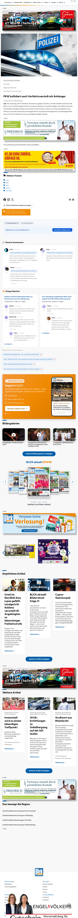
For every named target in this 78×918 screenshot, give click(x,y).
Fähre (8, 188)
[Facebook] (4, 199)
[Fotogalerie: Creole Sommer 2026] (13, 434)
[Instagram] (8, 199)
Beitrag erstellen (18, 2)
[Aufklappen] (69, 905)
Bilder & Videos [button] (37, 2)
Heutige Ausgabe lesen (16, 408)
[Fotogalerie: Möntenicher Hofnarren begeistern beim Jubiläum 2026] (39, 434)
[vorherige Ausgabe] (5, 482)
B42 (7, 183)
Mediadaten (8, 884)
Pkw (7, 185)
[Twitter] (12, 199)
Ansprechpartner (48, 884)
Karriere (45, 889)
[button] (3, 553)
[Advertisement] (39, 845)
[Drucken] (73, 199)
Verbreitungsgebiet (10, 886)
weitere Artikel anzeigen (39, 659)
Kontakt (45, 886)
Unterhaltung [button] (26, 2)
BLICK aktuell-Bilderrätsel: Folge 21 (38, 598)
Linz (7, 180)
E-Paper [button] (46, 2)
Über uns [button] (61, 2)
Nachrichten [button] (8, 2)
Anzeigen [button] (53, 2)
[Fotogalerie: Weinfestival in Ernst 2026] (64, 434)
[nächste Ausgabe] (72, 482)
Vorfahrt (9, 191)
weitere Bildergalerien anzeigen (39, 454)
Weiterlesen (8, 651)
